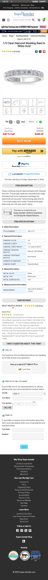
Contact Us (24, 482)
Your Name (6, 398)
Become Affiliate (24, 500)
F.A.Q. (24, 485)
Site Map (24, 503)
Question (5, 434)
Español (42, 1)
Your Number (7, 403)
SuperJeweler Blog (24, 537)
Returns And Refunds (24, 490)
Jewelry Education (24, 514)
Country (4, 393)
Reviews (24, 471)
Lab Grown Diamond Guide (24, 516)
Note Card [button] (24, 522)
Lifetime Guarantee (24, 464)
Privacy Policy (24, 493)
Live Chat (26, 369)
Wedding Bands (22, 36)
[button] (24, 153)
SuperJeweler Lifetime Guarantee (28, 213)
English (35, 1)
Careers (24, 506)
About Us (24, 474)
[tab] (34, 305)
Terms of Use (24, 498)
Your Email (6, 429)
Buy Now (24, 141)
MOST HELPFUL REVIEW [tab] (12, 306)
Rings (11, 36)
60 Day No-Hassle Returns (28, 216)
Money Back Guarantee (24, 466)
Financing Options (24, 469)
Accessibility (24, 495)
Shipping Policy (24, 487)
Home (4, 36)
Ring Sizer (24, 519)
